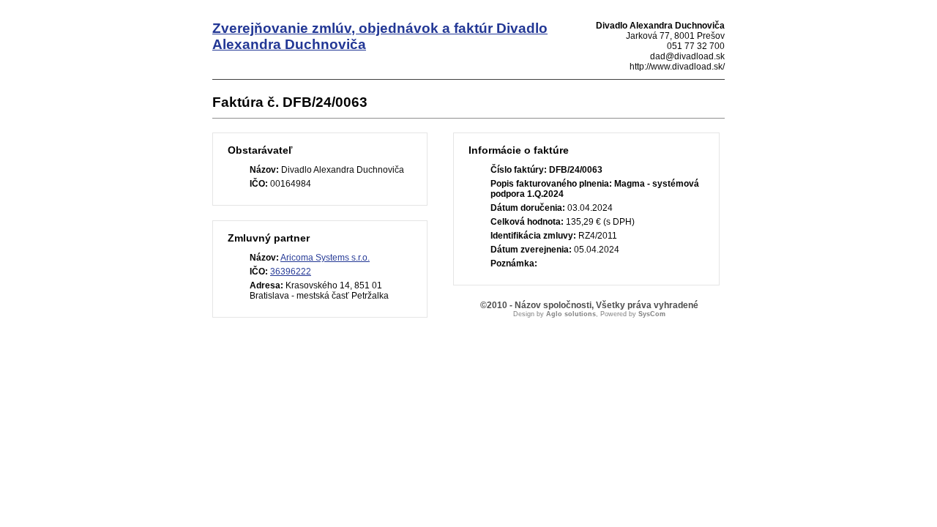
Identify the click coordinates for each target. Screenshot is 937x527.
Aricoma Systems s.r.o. (325, 258)
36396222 (290, 271)
